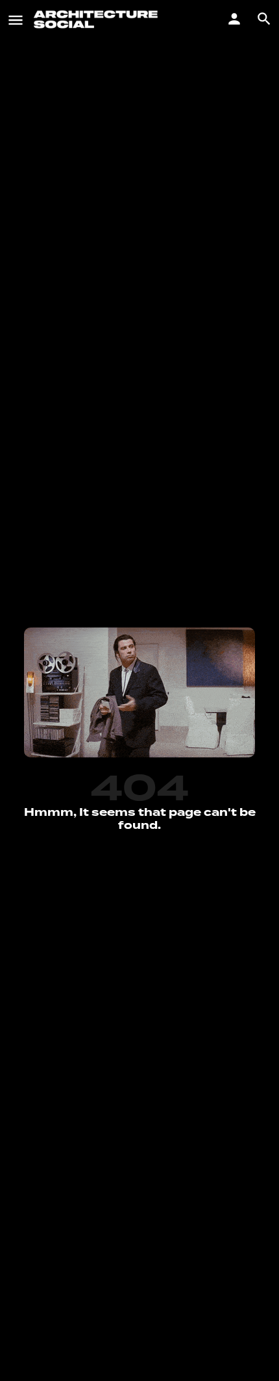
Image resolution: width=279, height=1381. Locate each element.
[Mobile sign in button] (234, 18)
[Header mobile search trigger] (264, 18)
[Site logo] (97, 19)
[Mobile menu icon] (15, 19)
